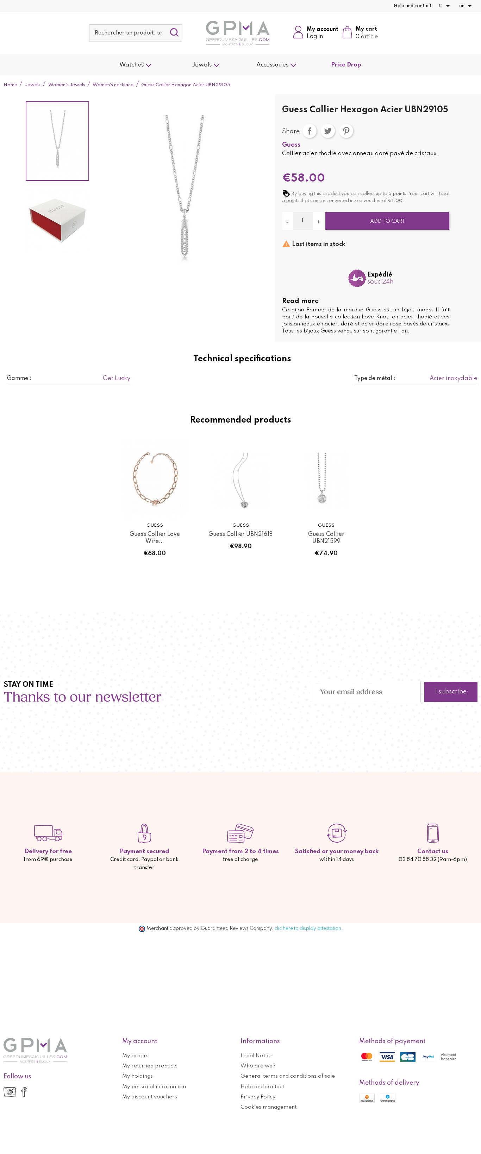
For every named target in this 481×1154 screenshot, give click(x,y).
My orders (135, 1056)
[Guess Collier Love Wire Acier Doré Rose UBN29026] (155, 480)
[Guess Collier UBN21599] (326, 480)
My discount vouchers (149, 1097)
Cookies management (268, 1107)
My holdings (137, 1076)
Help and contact (412, 6)
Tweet (328, 131)
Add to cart (387, 221)
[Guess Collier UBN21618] (240, 480)
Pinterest (346, 131)
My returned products (149, 1066)
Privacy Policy (258, 1097)
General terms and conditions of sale (288, 1076)
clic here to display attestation (308, 928)
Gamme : (19, 378)
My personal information (154, 1087)
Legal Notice (257, 1056)
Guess (291, 145)
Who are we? (258, 1066)
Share (309, 131)
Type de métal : (374, 378)
